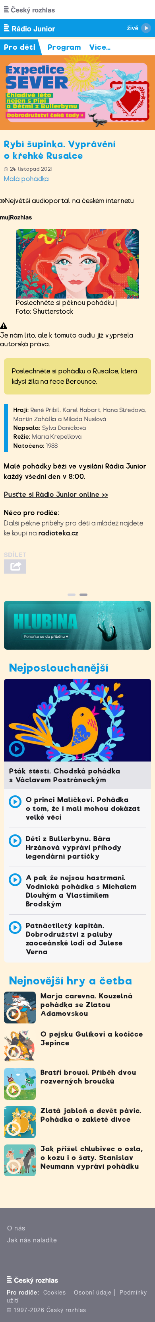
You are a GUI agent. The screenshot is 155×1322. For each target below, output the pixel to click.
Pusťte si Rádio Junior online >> (56, 494)
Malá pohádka (26, 179)
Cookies (54, 1292)
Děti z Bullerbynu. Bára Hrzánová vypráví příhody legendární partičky (74, 847)
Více (100, 47)
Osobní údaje (93, 1292)
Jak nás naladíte (32, 1240)
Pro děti (20, 47)
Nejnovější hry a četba (70, 980)
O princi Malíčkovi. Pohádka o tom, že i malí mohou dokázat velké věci (83, 808)
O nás (16, 1228)
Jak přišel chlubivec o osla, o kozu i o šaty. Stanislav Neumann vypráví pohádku (92, 1157)
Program (64, 47)
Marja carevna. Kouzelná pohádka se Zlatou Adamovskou (87, 1004)
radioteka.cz (59, 533)
